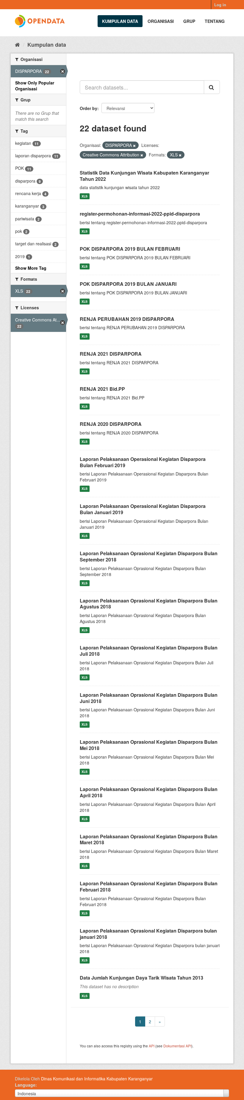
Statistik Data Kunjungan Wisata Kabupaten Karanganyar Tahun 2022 (144, 175)
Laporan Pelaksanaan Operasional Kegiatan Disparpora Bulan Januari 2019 (143, 509)
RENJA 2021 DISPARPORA (111, 353)
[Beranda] (17, 44)
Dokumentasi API (177, 1045)
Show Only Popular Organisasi (34, 86)
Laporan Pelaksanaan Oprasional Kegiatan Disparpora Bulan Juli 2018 (149, 650)
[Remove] (134, 145)
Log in (220, 4)
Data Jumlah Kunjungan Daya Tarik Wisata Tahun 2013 (141, 977)
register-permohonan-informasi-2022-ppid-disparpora (140, 213)
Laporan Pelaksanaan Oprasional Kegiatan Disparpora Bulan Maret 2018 (149, 839)
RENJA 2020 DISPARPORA (111, 423)
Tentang (215, 21)
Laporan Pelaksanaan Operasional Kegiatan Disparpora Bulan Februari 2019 (143, 462)
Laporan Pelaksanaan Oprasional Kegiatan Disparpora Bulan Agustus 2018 (149, 603)
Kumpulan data (120, 21)
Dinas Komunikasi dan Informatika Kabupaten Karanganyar (97, 1079)
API (151, 1045)
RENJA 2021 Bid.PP (102, 388)
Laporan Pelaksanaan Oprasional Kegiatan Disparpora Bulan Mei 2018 (149, 744)
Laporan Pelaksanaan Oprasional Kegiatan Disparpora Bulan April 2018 (149, 792)
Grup (189, 21)
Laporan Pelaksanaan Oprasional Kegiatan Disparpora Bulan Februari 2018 (149, 886)
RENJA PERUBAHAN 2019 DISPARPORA (127, 319)
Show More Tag (30, 268)
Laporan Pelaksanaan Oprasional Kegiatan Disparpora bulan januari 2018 (148, 933)
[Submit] (212, 87)
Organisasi (161, 21)
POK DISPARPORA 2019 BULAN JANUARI (128, 283)
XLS (84, 196)
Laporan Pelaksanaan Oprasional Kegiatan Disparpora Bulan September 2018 (149, 556)
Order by (88, 108)
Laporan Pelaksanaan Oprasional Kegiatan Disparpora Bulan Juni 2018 (149, 697)
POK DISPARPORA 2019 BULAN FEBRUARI (130, 248)
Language (25, 1085)
